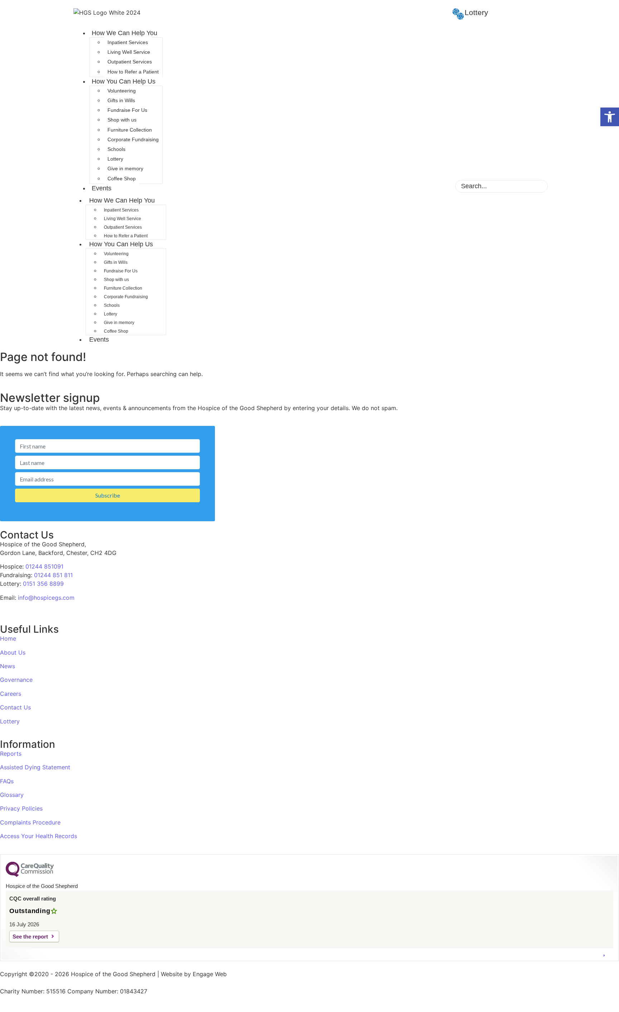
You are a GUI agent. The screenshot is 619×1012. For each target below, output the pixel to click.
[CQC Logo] (30, 875)
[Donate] (609, 951)
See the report (30, 936)
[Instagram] (417, 185)
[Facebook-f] (405, 185)
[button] (609, 117)
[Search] (536, 186)
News (7, 666)
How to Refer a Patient (133, 72)
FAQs (7, 781)
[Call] (609, 992)
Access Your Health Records (38, 836)
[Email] (609, 972)
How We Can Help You (124, 33)
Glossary (12, 794)
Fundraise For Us (127, 110)
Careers (10, 693)
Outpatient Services (129, 62)
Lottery (115, 159)
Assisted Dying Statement (35, 767)
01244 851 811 (53, 575)
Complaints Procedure (30, 822)
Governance (16, 679)
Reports (10, 753)
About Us (12, 652)
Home (8, 638)
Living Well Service (128, 52)
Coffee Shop (121, 178)
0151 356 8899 (43, 583)
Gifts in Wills (121, 100)
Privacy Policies (21, 808)
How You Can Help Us (123, 81)
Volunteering (121, 91)
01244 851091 (44, 566)
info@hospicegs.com (46, 597)
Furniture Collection (129, 130)
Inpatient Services (127, 42)
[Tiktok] (442, 185)
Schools (116, 149)
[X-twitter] (430, 185)
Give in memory (125, 168)
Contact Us (15, 707)
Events (101, 188)
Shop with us (121, 120)
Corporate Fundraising (133, 139)
